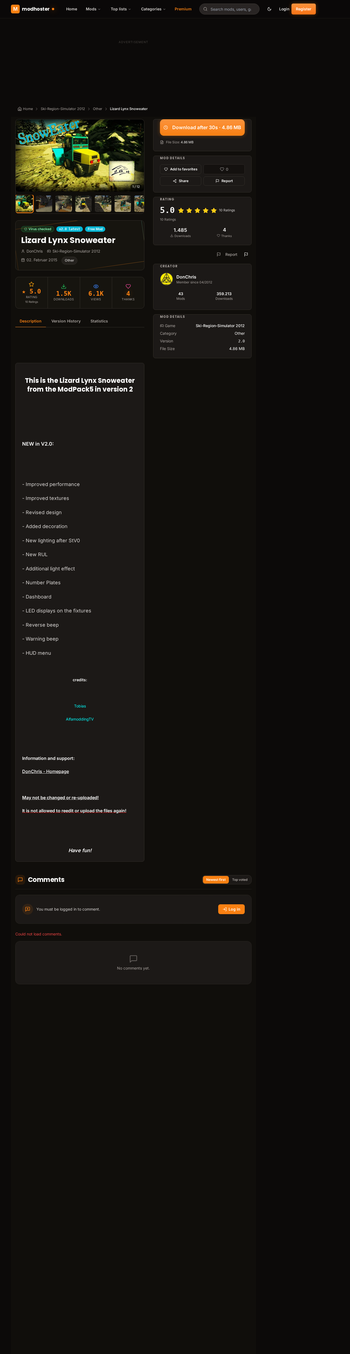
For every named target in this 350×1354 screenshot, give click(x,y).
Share (184, 181)
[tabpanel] (79, 598)
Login (284, 9)
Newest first (216, 880)
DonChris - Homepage (45, 771)
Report (227, 181)
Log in (234, 909)
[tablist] (79, 321)
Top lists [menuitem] (119, 9)
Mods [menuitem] (91, 9)
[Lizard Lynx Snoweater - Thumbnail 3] (63, 203)
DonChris (186, 277)
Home (71, 9)
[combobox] (229, 9)
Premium (183, 9)
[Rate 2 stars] (189, 211)
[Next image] (137, 155)
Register (303, 9)
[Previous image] (22, 155)
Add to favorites (183, 169)
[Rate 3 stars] (197, 211)
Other (97, 109)
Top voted (239, 880)
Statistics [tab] (99, 321)
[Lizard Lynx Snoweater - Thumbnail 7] (142, 203)
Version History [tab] (66, 321)
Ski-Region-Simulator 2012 (63, 109)
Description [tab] (31, 321)
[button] (80, 155)
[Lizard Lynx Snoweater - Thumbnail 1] (24, 203)
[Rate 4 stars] (206, 211)
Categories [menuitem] (151, 9)
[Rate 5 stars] (214, 211)
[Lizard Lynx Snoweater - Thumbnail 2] (44, 203)
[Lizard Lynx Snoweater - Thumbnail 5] (103, 203)
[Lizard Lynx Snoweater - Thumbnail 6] (123, 203)
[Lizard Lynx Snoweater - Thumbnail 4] (83, 203)
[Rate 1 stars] (181, 211)
